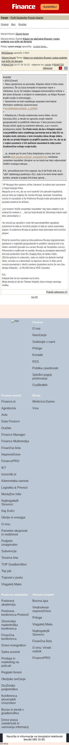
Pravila (31, 17)
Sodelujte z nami (43, 341)
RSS (35, 361)
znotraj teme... (40, 46)
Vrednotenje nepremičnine (41, 609)
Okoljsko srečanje (13, 679)
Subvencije (9, 551)
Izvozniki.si (8, 474)
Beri (13, 24)
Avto (4, 414)
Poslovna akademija (8, 602)
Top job (6, 571)
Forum (4, 17)
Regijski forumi (11, 672)
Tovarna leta (9, 557)
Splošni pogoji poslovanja (42, 376)
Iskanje (39, 17)
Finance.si (8, 401)
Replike (22, 24)
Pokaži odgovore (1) (56, 292)
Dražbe (6, 428)
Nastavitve (21, 17)
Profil (13, 17)
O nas (36, 328)
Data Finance (10, 421)
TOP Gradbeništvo (14, 564)
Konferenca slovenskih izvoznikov (9, 699)
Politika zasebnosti (45, 368)
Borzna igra (40, 600)
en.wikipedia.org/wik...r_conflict (21, 108)
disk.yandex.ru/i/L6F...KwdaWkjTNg (29, 157)
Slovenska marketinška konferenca (9, 625)
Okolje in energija (13, 517)
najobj (48, 64)
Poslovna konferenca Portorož (15, 612)
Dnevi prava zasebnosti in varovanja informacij (15, 723)
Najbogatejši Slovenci (10, 502)
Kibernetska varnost (14, 480)
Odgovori (48, 68)
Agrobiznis (8, 408)
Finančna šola (11, 448)
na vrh (34, 297)
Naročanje (39, 335)
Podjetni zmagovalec (9, 542)
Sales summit (10, 652)
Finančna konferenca (8, 636)
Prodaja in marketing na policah (10, 662)
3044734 (8, 64)
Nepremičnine (11, 454)
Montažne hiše (11, 494)
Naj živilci (8, 511)
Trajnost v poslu (12, 577)
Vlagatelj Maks (11, 584)
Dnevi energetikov (13, 645)
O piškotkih (40, 385)
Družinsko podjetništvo (9, 687)
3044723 (58, 64)
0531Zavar (7, 53)
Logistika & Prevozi (14, 487)
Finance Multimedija (15, 441)
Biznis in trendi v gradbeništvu (12, 711)
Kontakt (37, 355)
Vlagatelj (50, 7)
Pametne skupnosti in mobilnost (14, 532)
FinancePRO (10, 461)
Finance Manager (13, 434)
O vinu (5, 524)
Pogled (4, 24)
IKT (3, 467)
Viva (35, 408)
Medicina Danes (43, 401)
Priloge (37, 348)
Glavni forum (22, 34)
